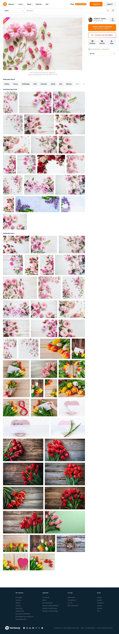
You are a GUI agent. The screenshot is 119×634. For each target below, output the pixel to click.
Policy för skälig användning (104, 628)
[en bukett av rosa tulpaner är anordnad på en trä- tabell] (44, 369)
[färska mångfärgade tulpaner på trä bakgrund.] (42, 543)
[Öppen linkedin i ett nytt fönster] (30, 628)
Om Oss (70, 603)
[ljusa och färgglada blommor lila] (37, 204)
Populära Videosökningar (50, 611)
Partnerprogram (47, 603)
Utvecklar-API (20, 611)
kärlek (53, 84)
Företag (18, 605)
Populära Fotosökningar (49, 608)
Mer (47, 4)
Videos (29, 4)
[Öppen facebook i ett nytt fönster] (24, 628)
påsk (35, 84)
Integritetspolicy (90, 628)
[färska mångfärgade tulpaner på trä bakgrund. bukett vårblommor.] (55, 349)
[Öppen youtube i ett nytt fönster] (42, 628)
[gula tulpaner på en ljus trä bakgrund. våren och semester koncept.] (37, 388)
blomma (69, 84)
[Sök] (108, 10)
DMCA (44, 600)
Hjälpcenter (71, 597)
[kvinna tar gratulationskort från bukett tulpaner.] (44, 407)
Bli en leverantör (73, 605)
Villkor (82, 628)
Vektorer (11, 4)
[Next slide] (82, 84)
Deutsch (99, 605)
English (99, 597)
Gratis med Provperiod (102, 28)
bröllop (7, 84)
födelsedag (25, 84)
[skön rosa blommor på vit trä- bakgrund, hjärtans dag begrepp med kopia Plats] (10, 102)
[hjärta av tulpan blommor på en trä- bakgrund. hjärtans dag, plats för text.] (72, 369)
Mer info (92, 53)
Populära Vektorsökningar (50, 605)
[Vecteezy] (5, 4)
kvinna (15, 84)
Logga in (109, 4)
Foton (20, 4)
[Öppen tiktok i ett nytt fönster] (36, 628)
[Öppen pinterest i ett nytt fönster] (33, 628)
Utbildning (19, 608)
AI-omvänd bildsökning (23, 614)
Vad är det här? (105, 49)
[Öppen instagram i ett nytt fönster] (27, 628)
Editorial (38, 4)
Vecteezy (18, 600)
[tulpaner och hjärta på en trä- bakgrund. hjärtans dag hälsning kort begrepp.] (15, 561)
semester (44, 84)
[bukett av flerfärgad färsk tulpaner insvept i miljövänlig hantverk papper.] (16, 388)
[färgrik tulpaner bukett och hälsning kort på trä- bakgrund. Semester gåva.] (78, 349)
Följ (113, 20)
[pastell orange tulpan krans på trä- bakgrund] (71, 543)
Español (99, 600)
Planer (72, 4)
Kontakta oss (72, 600)
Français (99, 608)
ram (60, 84)
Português (100, 603)
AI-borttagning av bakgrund (24, 616)
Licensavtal (45, 597)
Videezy (18, 603)
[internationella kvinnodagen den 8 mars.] (16, 407)
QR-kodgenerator (21, 619)
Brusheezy (19, 597)
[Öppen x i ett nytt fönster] (39, 628)
